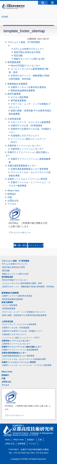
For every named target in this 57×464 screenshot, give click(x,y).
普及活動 (18, 55)
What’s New (13, 190)
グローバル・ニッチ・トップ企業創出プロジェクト (24, 312)
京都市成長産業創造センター (21, 165)
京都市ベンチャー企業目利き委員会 (28, 87)
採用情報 (21, 444)
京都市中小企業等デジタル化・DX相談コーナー (22, 331)
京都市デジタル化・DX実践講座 (26, 125)
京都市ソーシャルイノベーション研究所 (27, 179)
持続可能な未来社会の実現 (27, 52)
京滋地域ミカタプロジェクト (25, 135)
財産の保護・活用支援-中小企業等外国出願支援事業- (24, 315)
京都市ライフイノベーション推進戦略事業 (20, 350)
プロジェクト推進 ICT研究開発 (23, 42)
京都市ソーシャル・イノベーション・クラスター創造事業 (26, 365)
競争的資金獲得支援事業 (23, 90)
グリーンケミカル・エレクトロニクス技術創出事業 (24, 359)
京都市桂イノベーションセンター (24, 145)
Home (7, 440)
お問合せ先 (13, 200)
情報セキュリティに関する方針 (29, 59)
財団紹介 (11, 194)
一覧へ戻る (21, 245)
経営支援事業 (14, 94)
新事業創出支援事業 (17, 84)
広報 (9, 197)
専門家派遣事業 (18, 100)
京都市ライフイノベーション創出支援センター (21, 347)
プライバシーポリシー (20, 232)
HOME (5, 16)
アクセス (11, 204)
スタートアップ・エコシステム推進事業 (31, 122)
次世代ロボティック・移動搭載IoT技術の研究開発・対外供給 (28, 287)
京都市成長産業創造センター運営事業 (29, 169)
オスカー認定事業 (19, 97)
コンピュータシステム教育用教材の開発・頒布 (22, 283)
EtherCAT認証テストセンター (25, 65)
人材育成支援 (14, 119)
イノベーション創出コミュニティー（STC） (21, 337)
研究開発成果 (14, 62)
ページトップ (36, 245)
